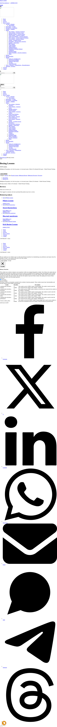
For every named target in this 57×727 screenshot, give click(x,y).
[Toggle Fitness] (24, 103)
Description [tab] (5, 177)
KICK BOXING (9, 56)
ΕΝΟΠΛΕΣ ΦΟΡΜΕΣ (14, 60)
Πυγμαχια (40, 175)
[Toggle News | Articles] (24, 95)
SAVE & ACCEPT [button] (4, 302)
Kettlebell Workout (13, 47)
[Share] (3, 725)
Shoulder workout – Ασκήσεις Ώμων (17, 34)
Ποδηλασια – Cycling (11, 26)
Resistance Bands (12, 51)
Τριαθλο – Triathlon (10, 29)
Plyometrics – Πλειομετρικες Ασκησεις (17, 41)
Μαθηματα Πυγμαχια (32, 175)
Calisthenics (11, 50)
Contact (4, 69)
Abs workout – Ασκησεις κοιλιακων (17, 31)
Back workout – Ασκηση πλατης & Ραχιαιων (19, 37)
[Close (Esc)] (4, 725)
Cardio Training (12, 45)
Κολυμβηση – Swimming (11, 28)
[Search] (0, 71)
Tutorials (5, 67)
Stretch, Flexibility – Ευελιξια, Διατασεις (17, 52)
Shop (1, 5)
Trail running (11, 25)
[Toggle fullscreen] (2, 725)
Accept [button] (9, 260)
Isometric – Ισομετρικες (14, 42)
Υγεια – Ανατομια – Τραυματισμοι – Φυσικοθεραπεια (18, 65)
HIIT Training (12, 44)
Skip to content (3, 0)
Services (5, 21)
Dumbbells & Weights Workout (15, 49)
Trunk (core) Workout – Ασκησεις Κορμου (18, 36)
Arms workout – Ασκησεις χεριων (16, 32)
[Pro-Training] (28, 12)
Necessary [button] (2, 278)
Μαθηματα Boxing (23, 175)
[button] (4, 723)
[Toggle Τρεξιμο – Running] (24, 96)
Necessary (4, 279)
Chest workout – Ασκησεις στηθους (17, 35)
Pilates (10, 54)
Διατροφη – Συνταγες (10, 66)
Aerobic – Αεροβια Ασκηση (15, 40)
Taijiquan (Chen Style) (14, 61)
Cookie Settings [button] (3, 260)
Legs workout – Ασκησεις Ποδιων (16, 39)
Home (4, 19)
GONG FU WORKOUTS (14, 59)
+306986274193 (13, 3)
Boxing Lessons (14, 175)
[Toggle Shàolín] (24, 142)
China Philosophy (12, 63)
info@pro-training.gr (4, 3)
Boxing (7, 55)
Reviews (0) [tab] (5, 179)
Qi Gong (11, 62)
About (4, 20)
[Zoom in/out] (0, 725)
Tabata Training (12, 46)
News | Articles (6, 233)
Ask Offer (4, 174)
